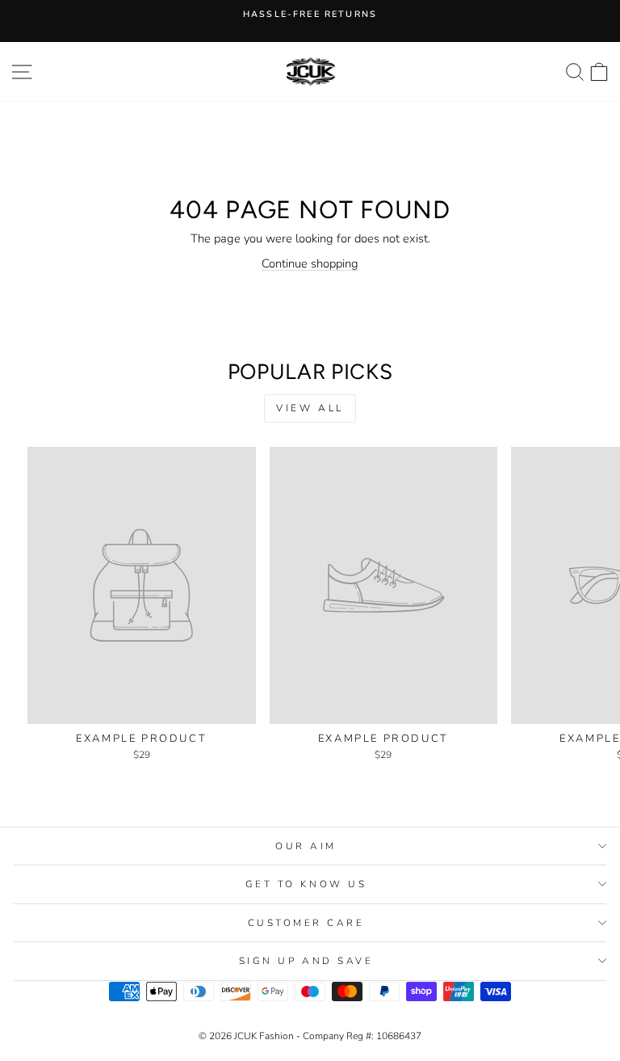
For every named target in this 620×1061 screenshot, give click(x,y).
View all (310, 408)
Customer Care (306, 922)
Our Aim (306, 846)
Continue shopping (310, 263)
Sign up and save (306, 960)
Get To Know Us (306, 884)
